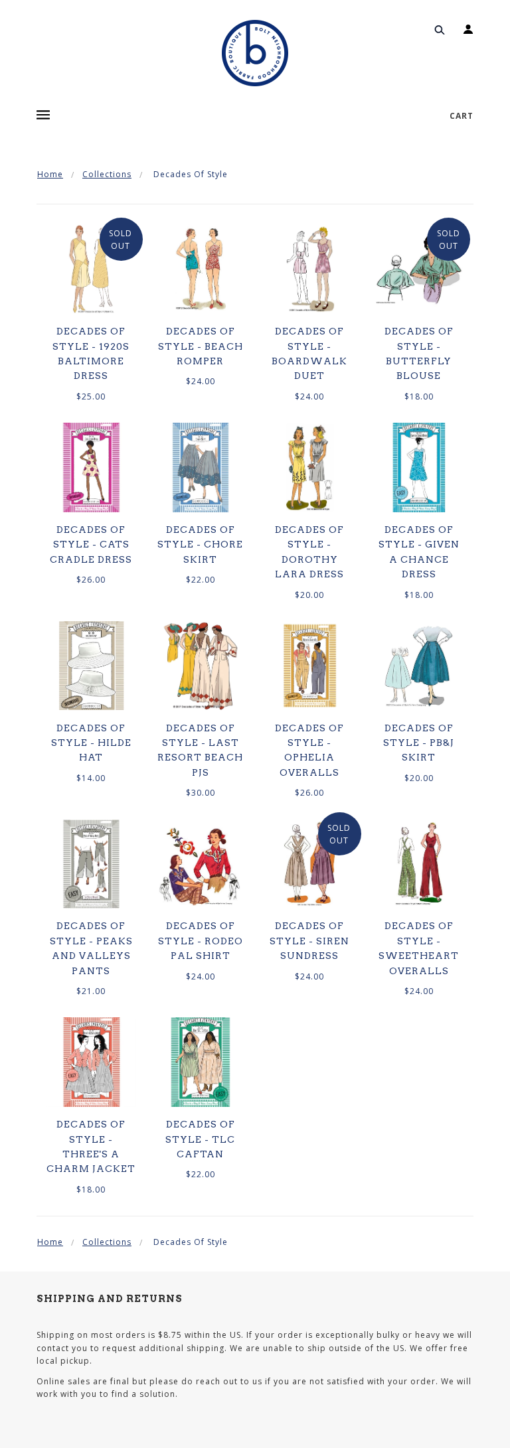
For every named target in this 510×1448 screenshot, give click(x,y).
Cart (461, 115)
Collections (106, 174)
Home (50, 174)
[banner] (255, 53)
